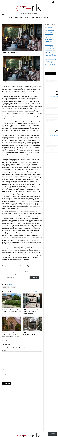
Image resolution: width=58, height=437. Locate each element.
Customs (4, 287)
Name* (3, 367)
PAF (8, 287)
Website (3, 376)
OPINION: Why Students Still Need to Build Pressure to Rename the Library (31, 311)
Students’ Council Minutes (36, 17)
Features (16, 17)
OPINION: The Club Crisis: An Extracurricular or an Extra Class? (11, 310)
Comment (4, 350)
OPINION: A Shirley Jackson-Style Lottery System (31, 333)
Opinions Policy (25, 21)
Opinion (21, 17)
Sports (26, 17)
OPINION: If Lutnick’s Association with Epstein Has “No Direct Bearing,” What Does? (11, 334)
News (10, 17)
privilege (13, 287)
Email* (3, 371)
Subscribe (34, 277)
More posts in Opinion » (37, 291)
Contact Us (33, 21)
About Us (45, 17)
